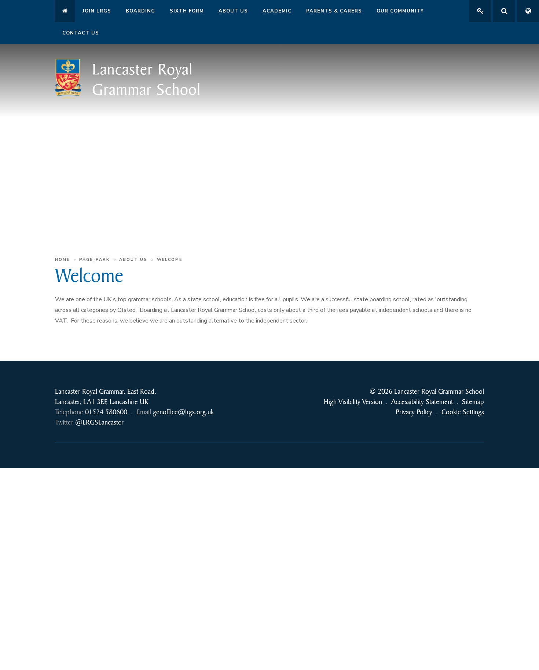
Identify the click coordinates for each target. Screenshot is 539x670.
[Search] (504, 11)
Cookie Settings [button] (462, 411)
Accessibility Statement (422, 401)
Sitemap (473, 401)
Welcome (169, 259)
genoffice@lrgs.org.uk (183, 411)
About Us (133, 259)
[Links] (480, 11)
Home (62, 259)
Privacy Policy (414, 411)
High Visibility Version (353, 401)
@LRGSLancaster (99, 422)
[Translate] (528, 11)
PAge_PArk (94, 259)
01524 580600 (106, 411)
